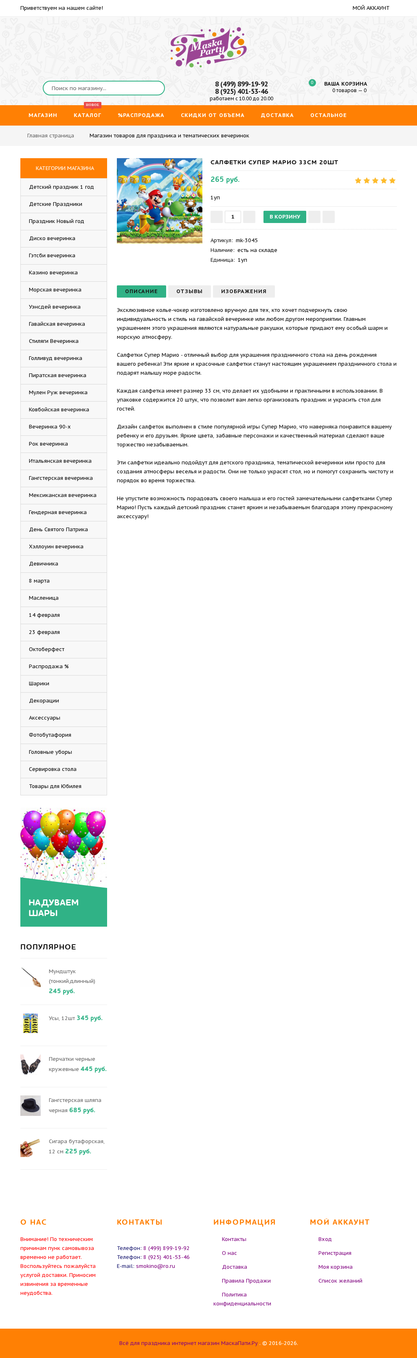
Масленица (44, 597)
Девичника (43, 563)
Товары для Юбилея (55, 786)
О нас (229, 1253)
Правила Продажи (246, 1280)
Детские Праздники (55, 204)
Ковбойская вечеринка (59, 409)
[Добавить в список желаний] (314, 217)
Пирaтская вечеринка (57, 375)
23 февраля (44, 632)
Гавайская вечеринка (57, 323)
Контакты (234, 1239)
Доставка (234, 1266)
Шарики (39, 683)
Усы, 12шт (62, 1018)
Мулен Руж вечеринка (58, 392)
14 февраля (44, 615)
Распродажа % (49, 666)
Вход (325, 1239)
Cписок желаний (340, 1280)
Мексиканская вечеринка (63, 495)
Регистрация (334, 1253)
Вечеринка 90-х (50, 426)
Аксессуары (44, 717)
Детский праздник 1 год (61, 186)
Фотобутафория (50, 734)
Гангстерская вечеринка (61, 478)
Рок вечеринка (48, 443)
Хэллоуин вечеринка (56, 546)
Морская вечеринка (55, 289)
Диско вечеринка (52, 238)
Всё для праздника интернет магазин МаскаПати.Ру (188, 1343)
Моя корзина (335, 1266)
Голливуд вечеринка (55, 358)
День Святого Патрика (58, 529)
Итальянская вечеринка (60, 460)
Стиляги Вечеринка (54, 341)
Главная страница (50, 135)
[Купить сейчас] (329, 217)
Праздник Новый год (56, 221)
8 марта (39, 580)
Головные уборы (50, 752)
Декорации (44, 700)
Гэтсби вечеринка (52, 255)
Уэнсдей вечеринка (55, 306)
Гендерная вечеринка (58, 512)
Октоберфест (46, 649)
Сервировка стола (53, 769)
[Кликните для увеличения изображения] (159, 201)
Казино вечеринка (53, 272)
